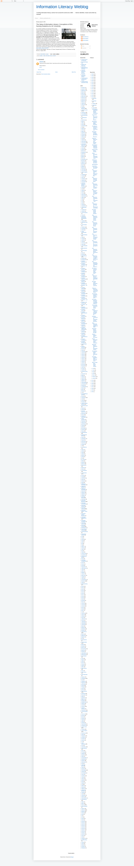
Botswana (83, 163)
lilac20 (82, 599)
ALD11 (82, 129)
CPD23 (82, 229)
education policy (84, 371)
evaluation (83, 397)
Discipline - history (83, 291)
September (94, 105)
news (82, 658)
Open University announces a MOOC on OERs (95, 325)
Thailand (83, 771)
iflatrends (83, 467)
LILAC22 (83, 603)
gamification (83, 423)
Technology (83, 770)
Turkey (82, 778)
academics (83, 112)
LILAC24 (83, 606)
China (82, 193)
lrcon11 (82, 620)
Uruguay (83, 792)
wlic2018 (83, 831)
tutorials (82, 780)
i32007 (82, 449)
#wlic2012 (83, 97)
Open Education (84, 674)
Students (83, 754)
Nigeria (82, 659)
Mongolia (83, 646)
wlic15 (82, 819)
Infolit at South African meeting (94, 150)
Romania (83, 715)
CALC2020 (83, 169)
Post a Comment (41, 69)
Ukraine (82, 787)
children (82, 190)
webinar (82, 808)
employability (83, 382)
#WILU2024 (83, 96)
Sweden (82, 760)
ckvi (82, 201)
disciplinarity (83, 259)
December (94, 98)
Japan (82, 549)
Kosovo (82, 564)
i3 (81, 445)
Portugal (83, 686)
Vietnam (82, 796)
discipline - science (83, 331)
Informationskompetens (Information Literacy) (94, 146)
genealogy (83, 428)
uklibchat (83, 785)
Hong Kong (83, 442)
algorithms (83, 132)
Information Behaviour (83, 501)
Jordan (82, 552)
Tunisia (82, 777)
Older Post (74, 72)
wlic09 (82, 818)
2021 (92, 82)
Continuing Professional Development (83, 217)
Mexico (82, 634)
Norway (82, 664)
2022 (92, 80)
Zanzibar (83, 846)
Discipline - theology (83, 342)
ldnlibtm (82, 572)
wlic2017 (83, 829)
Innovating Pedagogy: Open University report (94, 358)
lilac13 (82, 590)
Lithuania (83, 616)
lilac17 (82, 594)
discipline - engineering (83, 278)
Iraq (82, 537)
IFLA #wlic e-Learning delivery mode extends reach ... (94, 271)
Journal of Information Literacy (83, 75)
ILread (82, 476)
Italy (82, 543)
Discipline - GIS (84, 285)
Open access (83, 672)
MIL (82, 638)
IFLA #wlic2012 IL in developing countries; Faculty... (94, 237)
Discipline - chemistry (83, 271)
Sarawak (83, 722)
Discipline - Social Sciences (84, 336)
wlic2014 (83, 825)
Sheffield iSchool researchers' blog (84, 82)
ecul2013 (83, 370)
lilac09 (82, 586)
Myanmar (83, 650)
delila (82, 252)
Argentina (83, 135)
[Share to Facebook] (57, 54)
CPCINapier (83, 228)
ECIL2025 (83, 365)
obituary (82, 665)
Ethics (82, 389)
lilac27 (82, 610)
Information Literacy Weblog (62, 6)
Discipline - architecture (83, 264)
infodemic (83, 492)
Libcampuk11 (83, 579)
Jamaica (83, 547)
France (82, 414)
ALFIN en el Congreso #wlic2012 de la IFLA (94, 161)
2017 (92, 88)
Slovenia (83, 740)
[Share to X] (56, 54)
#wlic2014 (83, 100)
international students (83, 535)
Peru (82, 679)
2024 (92, 77)
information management (83, 518)
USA (82, 793)
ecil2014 (83, 354)
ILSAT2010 (83, 478)
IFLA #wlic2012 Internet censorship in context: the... (94, 192)
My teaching (83, 648)
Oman (82, 670)
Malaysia (83, 627)
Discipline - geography (83, 283)
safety (82, 721)
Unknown (41, 61)
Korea (82, 562)
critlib (82, 237)
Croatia (82, 238)
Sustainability (83, 757)
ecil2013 (83, 353)
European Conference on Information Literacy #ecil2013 (95, 319)
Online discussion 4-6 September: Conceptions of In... (95, 156)
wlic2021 (83, 832)
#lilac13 (82, 91)
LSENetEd (83, 621)
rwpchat (82, 719)
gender (82, 426)
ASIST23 (83, 139)
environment (83, 383)
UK (81, 784)
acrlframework (84, 117)
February (94, 376)
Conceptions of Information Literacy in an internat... (94, 117)
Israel (82, 540)
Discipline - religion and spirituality (83, 328)
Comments (84, 48)
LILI (82, 611)
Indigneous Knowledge (83, 489)
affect (82, 121)
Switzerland (83, 762)
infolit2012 (83, 493)
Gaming (82, 425)
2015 (92, 91)
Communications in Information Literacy (84, 79)
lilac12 (82, 589)
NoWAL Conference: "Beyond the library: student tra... (95, 312)
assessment (83, 142)
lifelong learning (84, 583)
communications (84, 212)
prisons (82, 688)
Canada (82, 175)
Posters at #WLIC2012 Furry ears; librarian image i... (94, 141)
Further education (83, 419)
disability (83, 258)
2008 (92, 385)
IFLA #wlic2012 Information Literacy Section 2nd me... (94, 218)
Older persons (84, 668)
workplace (83, 838)
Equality (82, 385)
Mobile (82, 644)
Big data (82, 160)
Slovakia (83, 738)
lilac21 (82, 601)
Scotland (83, 729)
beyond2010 (83, 159)
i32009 (82, 451)
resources (83, 714)
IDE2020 (83, 455)
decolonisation (84, 250)
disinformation (84, 343)
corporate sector (84, 222)
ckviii (82, 203)
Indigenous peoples (83, 487)
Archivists (83, 134)
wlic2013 (83, 824)
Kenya (82, 558)
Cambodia (83, 174)
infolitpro (83, 495)
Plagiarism (83, 682)
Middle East (83, 635)
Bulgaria (83, 167)
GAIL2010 (83, 422)
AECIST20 (83, 120)
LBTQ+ (82, 571)
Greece (82, 437)
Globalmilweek (84, 432)
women (82, 835)
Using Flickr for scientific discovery (95, 167)
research (54, 55)
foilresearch (83, 413)
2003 (92, 391)
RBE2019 (83, 699)
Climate (82, 204)
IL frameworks (84, 472)
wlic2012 (83, 822)
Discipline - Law (84, 299)
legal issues (83, 575)
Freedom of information (83, 417)
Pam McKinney (85, 36)
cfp (81, 188)
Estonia (82, 388)
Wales (82, 803)
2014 (92, 93)
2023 (92, 78)
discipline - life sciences (84, 303)
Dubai (82, 350)
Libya (82, 582)
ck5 (82, 200)
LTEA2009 (83, 624)
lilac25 (82, 607)
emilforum (83, 379)
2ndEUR (83, 103)
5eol (82, 106)
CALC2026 (83, 170)
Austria (82, 148)
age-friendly (83, 125)
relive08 (82, 704)
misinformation (84, 642)
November (94, 100)
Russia (82, 716)
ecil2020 (83, 361)
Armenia (83, 137)
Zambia (82, 845)
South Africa (83, 746)
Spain (82, 750)
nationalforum (84, 653)
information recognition (83, 521)
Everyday (83, 401)
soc (82, 741)
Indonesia (83, 491)
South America (84, 748)
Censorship (83, 181)
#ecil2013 (83, 87)
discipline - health (42, 55)
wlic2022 (83, 834)
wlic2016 (83, 828)
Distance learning (83, 347)
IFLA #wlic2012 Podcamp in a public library (94, 179)
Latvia (82, 569)
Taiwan (82, 767)
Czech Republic (84, 245)
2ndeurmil (83, 104)
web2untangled (84, 806)
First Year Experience (83, 411)
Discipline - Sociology (83, 340)
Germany (83, 429)
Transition (83, 775)
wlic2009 (83, 821)
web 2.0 (82, 804)
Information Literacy (49, 55)
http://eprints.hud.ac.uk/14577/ (42, 48)
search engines (84, 730)
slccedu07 (83, 737)
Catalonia (83, 180)
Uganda (82, 782)
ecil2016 (83, 357)
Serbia (82, 734)
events (82, 400)
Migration (83, 636)
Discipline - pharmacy (83, 316)
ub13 (82, 781)
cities (82, 198)
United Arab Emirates (83, 790)
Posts (83, 46)
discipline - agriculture (83, 262)
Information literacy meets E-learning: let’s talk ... (94, 330)
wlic (82, 817)
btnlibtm (82, 166)
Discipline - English (83, 281)
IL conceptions (84, 470)
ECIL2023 (83, 364)
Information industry (83, 506)
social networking (83, 743)
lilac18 (82, 596)
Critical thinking (84, 234)
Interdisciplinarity (84, 531)
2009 (92, 383)
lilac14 (82, 591)
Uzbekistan (83, 795)
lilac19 (82, 597)
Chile (82, 191)
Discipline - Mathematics (83, 308)
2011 (92, 380)
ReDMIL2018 (83, 702)
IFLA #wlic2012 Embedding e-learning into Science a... (95, 264)
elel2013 (83, 378)
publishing (83, 693)
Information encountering (83, 503)
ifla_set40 (83, 459)
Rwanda (83, 718)
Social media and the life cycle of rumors (94, 307)
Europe (82, 396)
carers (82, 177)
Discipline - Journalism (83, 295)
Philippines (83, 681)
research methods (83, 708)
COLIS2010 (83, 205)
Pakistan (83, 677)
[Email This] (53, 54)
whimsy (82, 812)
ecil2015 (83, 355)
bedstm (82, 153)
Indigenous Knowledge (83, 484)
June (93, 370)
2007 (92, 386)
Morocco (83, 647)
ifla (81, 458)
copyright (83, 220)
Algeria (82, 131)
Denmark (83, 254)
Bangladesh (83, 152)
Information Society (83, 526)
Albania (82, 128)
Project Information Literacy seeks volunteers (94, 340)
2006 (92, 388)
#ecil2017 (83, 89)
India (82, 482)
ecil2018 (83, 360)
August (93, 107)
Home (36, 18)
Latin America (83, 568)
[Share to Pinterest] (58, 54)
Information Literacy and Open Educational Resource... (94, 134)
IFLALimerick (83, 465)
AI (81, 127)
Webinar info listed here (83, 65)
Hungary (83, 444)
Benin (82, 157)
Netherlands (83, 654)
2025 (92, 75)
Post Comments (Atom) (45, 74)
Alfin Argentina (95, 164)
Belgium (82, 156)
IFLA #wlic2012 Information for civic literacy (94, 223)
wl (81, 815)
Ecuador (83, 368)
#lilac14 (82, 93)
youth (82, 843)
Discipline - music (83, 310)
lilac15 (82, 593)
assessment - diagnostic (83, 145)
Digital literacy (84, 255)
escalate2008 (83, 386)
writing (82, 842)
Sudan (82, 756)
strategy (82, 753)
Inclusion (83, 480)
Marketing (83, 628)
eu (81, 392)
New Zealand (83, 655)
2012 (92, 96)
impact (82, 479)
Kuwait (82, 565)
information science (83, 523)
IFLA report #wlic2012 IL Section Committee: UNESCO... (94, 301)
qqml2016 (83, 697)
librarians (83, 581)
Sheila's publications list (45, 18)
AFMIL (82, 122)
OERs (82, 666)
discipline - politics (83, 321)
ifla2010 (82, 463)
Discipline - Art (84, 265)
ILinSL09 (83, 475)
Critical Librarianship (83, 232)
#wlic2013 (83, 99)
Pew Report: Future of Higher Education (94, 123)
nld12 (82, 661)
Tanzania (83, 768)
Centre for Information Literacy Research (83, 72)
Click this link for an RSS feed (84, 60)
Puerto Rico (83, 695)
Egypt (82, 375)
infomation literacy (83, 497)
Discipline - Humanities (83, 293)
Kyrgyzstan (83, 566)
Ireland (82, 539)
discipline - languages (83, 298)
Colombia (83, 209)
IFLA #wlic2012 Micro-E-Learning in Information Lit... (94, 277)
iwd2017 (83, 546)
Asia (82, 138)
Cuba (82, 241)
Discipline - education (83, 276)
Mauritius (83, 630)
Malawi (82, 626)
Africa (82, 124)
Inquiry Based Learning (84, 530)
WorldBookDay (84, 839)
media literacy (84, 631)
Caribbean (83, 178)
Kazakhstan (83, 554)
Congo (82, 215)
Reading (83, 700)
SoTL (82, 745)
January (94, 378)
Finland (82, 409)
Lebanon (83, 573)
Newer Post (39, 72)
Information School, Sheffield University (84, 67)
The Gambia (83, 772)
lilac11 (82, 587)
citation (82, 197)
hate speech (83, 441)
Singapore (83, 735)
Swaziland (83, 759)
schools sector (84, 726)
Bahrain (82, 150)
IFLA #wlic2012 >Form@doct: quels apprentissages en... (95, 258)
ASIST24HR (83, 141)
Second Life (83, 733)
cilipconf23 (83, 194)
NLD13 (82, 662)
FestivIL (82, 408)
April (93, 373)
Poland (82, 685)
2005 (92, 390)
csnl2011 (83, 240)
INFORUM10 (83, 527)
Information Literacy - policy (84, 511)
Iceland (82, 453)
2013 (92, 95)
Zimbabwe (83, 847)
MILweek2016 (84, 639)
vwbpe (82, 801)
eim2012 (83, 376)
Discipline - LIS (84, 304)
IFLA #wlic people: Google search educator (94, 211)
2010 (92, 381)
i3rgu (82, 452)
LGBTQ (82, 578)
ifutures (82, 469)
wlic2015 (83, 827)
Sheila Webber (85, 38)
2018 (92, 87)
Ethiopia (82, 390)
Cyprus (82, 244)
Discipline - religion (83, 325)
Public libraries (84, 691)
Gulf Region (83, 438)
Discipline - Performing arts (84, 312)
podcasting (83, 684)
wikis (82, 814)
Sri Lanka (83, 752)
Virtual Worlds (84, 798)
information (83, 499)
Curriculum (83, 242)
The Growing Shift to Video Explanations (94, 353)
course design (84, 224)
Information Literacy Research (83, 514)
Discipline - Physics (83, 318)
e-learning (83, 351)
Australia (83, 146)
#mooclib (83, 94)
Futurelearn (83, 421)
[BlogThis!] (54, 54)
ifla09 (82, 460)
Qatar (82, 696)
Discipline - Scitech (83, 334)
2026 (92, 74)
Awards (82, 149)
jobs (82, 550)
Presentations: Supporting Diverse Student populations (95, 111)
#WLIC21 (83, 101)
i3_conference (84, 447)
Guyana (82, 440)
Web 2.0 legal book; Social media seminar (94, 364)
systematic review (83, 765)
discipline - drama (83, 274)
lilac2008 (83, 600)
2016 (92, 90)
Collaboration (83, 207)
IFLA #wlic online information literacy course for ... (94, 284)
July (93, 368)
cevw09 (82, 187)
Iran (82, 536)
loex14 (82, 617)
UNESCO (83, 788)
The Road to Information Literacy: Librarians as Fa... (94, 295)
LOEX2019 (83, 618)
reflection (83, 703)
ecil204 (82, 367)
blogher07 (83, 162)
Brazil (82, 165)
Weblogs (83, 811)
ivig (82, 544)
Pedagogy (83, 678)
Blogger (72, 857)
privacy (82, 689)
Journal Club (83, 553)
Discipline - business (83, 269)
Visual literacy (84, 799)
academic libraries (83, 108)
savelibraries (83, 725)
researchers (83, 710)
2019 (92, 85)
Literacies (83, 613)
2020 (92, 83)
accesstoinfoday (84, 115)
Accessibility (83, 113)
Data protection (84, 248)
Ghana (82, 431)
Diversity (83, 348)
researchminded (84, 711)
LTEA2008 (83, 623)
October (94, 103)
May (93, 371)
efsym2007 (83, 373)
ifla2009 (82, 462)
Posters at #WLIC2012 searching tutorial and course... (95, 290)
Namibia (83, 651)
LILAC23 (83, 604)
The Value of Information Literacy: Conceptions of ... (95, 128)
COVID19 (83, 227)
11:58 (40, 67)
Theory (82, 774)
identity (82, 456)
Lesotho (82, 576)
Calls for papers (84, 172)
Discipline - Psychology (83, 323)
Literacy (82, 614)
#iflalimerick (83, 90)
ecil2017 (83, 358)
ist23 (82, 542)
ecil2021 (83, 362)
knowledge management (83, 561)
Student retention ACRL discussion (94, 336)
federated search (84, 405)
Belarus (82, 155)
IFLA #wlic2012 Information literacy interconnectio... (95, 251)
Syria (82, 763)
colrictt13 (83, 211)
